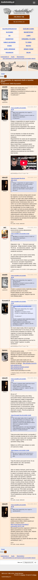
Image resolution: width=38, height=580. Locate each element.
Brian (34, 575)
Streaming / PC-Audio (28, 39)
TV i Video (28, 42)
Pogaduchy (9, 52)
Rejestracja (19, 22)
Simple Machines (19, 573)
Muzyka (28, 45)
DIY (9, 35)
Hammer (4, 350)
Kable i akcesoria (10, 42)
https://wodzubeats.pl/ (17, 368)
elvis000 (4, 87)
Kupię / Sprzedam (9, 49)
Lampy (28, 35)
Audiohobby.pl (7, 2)
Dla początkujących (10, 28)
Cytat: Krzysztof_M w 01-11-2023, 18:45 (21, 415)
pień (4, 227)
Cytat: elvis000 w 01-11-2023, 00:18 (20, 233)
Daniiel (23, 575)
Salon (28, 52)
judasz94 (4, 177)
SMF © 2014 (11, 573)
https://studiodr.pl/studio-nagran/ (20, 367)
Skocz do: (20, 562)
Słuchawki (9, 32)
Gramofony (9, 39)
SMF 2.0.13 (4, 573)
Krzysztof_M (6, 107)
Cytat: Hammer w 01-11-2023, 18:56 (20, 450)
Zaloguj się (19, 17)
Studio (9, 45)
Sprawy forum (28, 49)
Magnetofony (28, 32)
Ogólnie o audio (28, 28)
